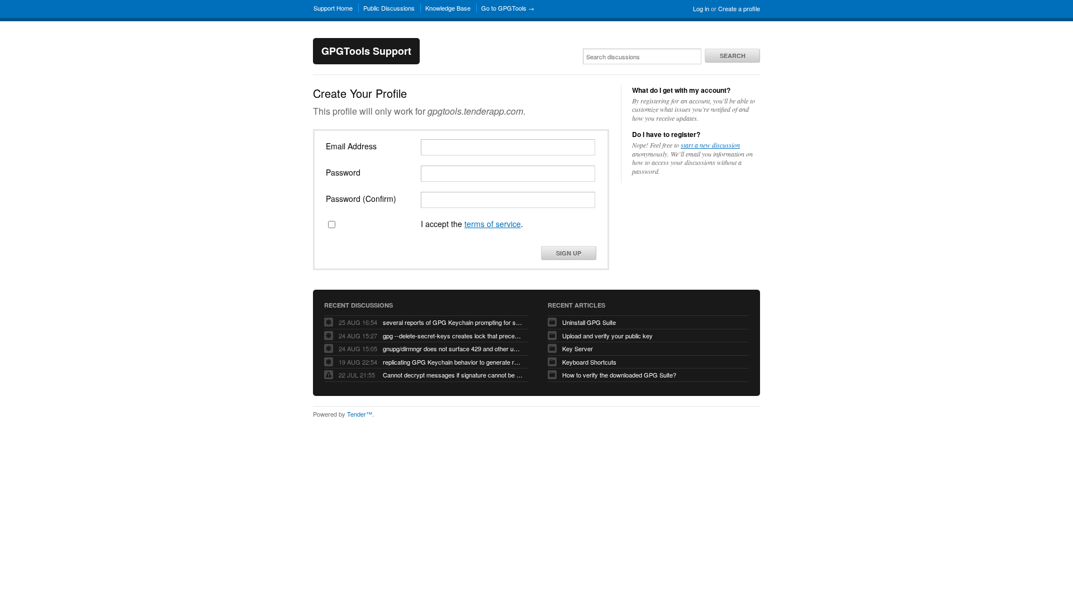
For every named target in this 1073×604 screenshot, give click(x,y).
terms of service (492, 223)
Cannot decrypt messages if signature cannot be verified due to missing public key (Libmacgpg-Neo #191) (453, 374)
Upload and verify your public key (607, 335)
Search (733, 55)
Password (343, 172)
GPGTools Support (366, 51)
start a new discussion (710, 144)
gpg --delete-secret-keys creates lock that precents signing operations (453, 335)
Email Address (351, 146)
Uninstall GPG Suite (589, 322)
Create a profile (739, 8)
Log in (701, 8)
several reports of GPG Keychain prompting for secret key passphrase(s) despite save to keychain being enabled (453, 322)
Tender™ (359, 413)
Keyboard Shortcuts (589, 361)
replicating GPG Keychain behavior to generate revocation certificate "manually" (453, 361)
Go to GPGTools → (507, 7)
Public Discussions (389, 7)
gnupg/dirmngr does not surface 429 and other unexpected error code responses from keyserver (453, 348)
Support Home (333, 7)
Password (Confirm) (361, 198)
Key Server (577, 348)
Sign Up (568, 253)
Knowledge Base (448, 7)
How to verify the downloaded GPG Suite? (619, 374)
